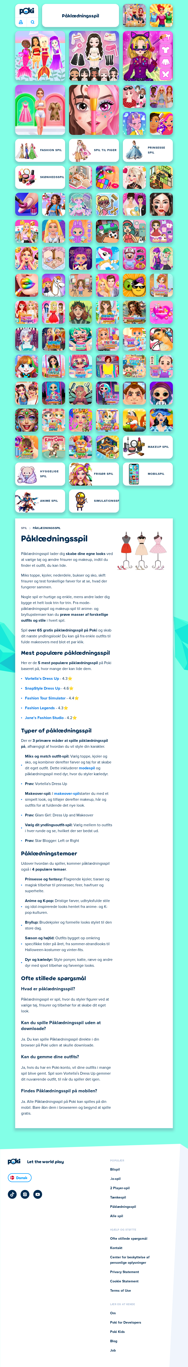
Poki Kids (117, 1332)
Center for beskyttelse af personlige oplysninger (130, 1260)
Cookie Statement (124, 1281)
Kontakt (116, 1248)
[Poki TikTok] (12, 1194)
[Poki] (26, 11)
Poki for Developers (125, 1322)
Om (113, 1313)
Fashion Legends (40, 708)
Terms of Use (120, 1290)
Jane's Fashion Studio (44, 718)
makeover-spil (66, 794)
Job (113, 1350)
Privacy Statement (124, 1272)
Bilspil (115, 1169)
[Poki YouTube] (37, 1194)
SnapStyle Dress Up (42, 688)
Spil (24, 528)
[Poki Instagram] (25, 1194)
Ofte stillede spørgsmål (128, 1238)
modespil (87, 768)
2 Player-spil (120, 1188)
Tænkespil (118, 1197)
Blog (113, 1341)
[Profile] (20, 22)
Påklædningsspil (47, 528)
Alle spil (116, 1216)
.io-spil (115, 1179)
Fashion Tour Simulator (45, 698)
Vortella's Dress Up (42, 679)
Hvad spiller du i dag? (32, 22)
